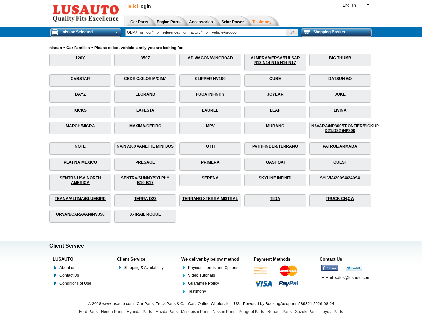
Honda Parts (112, 311)
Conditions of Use (75, 283)
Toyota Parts (332, 311)
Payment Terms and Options (213, 267)
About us (67, 267)
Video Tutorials (201, 275)
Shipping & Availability (144, 267)
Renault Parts (279, 311)
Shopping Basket (329, 32)
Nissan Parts (224, 311)
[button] (292, 32)
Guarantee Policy (203, 283)
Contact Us (69, 275)
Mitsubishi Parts (195, 311)
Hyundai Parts (139, 311)
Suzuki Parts (306, 311)
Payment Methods (272, 259)
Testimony (197, 291)
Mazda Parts (166, 311)
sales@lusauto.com (352, 277)
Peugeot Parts (251, 311)
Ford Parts (88, 311)
